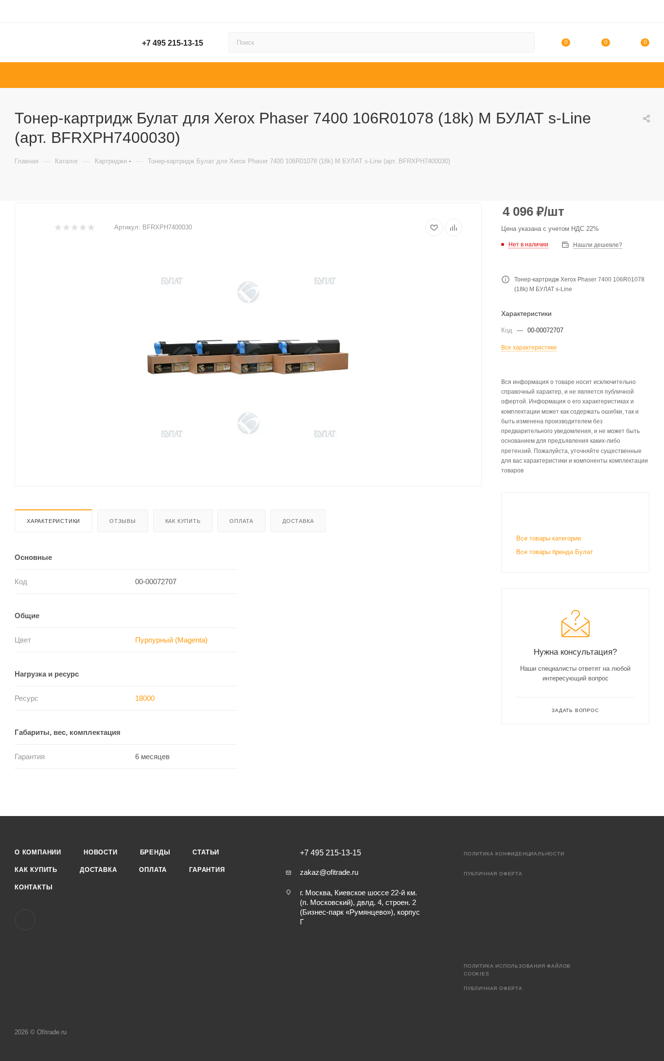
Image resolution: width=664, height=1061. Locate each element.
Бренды (155, 852)
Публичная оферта (493, 873)
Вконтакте (25, 919)
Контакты (33, 887)
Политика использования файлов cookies (517, 969)
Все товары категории (548, 538)
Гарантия (207, 869)
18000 (145, 698)
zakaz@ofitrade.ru (329, 872)
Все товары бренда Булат (554, 552)
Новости (101, 852)
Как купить (183, 521)
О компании (38, 852)
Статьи (205, 852)
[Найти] (523, 42)
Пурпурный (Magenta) (171, 640)
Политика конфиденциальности (514, 853)
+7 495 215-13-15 (172, 43)
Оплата (241, 521)
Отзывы (122, 521)
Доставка (298, 521)
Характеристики (53, 521)
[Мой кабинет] (645, 13)
